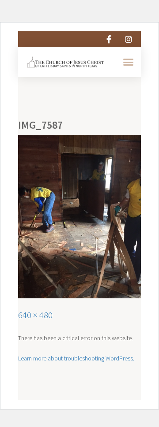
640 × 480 (35, 314)
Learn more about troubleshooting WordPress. (76, 358)
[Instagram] (128, 39)
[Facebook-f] (109, 39)
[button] (128, 62)
